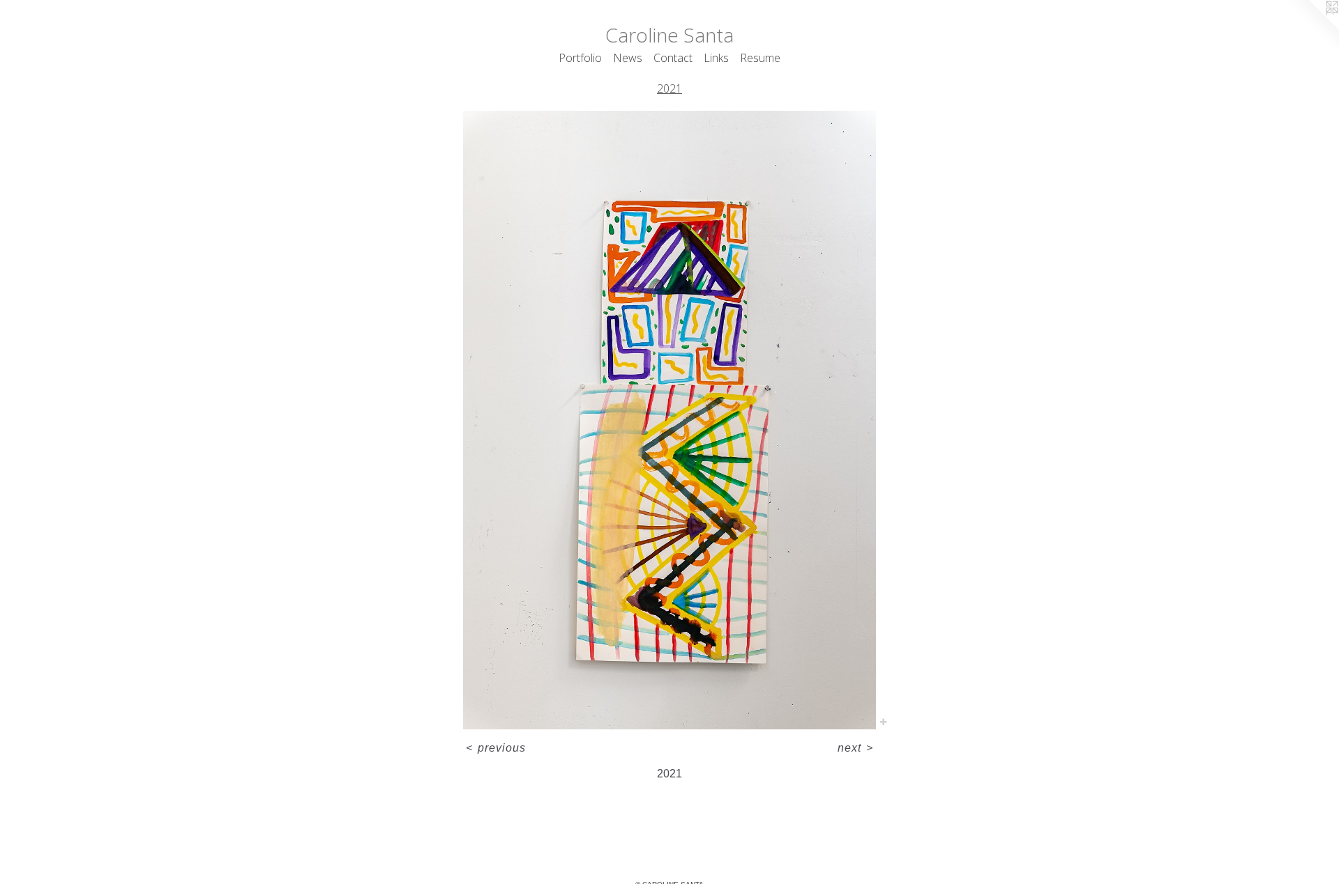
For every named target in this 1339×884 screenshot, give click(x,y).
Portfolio (580, 57)
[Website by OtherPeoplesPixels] (1311, 28)
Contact (673, 57)
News (627, 57)
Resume (760, 57)
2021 (669, 88)
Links (716, 57)
